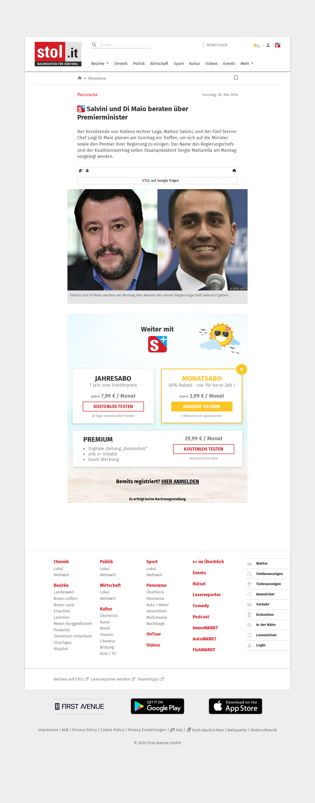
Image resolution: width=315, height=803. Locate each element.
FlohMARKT (204, 649)
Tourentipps (148, 679)
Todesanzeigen (268, 584)
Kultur (194, 63)
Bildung (107, 647)
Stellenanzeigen (269, 574)
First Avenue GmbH (164, 743)
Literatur (107, 641)
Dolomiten (265, 614)
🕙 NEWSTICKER (214, 45)
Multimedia (156, 617)
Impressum (48, 729)
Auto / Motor (157, 605)
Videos (211, 63)
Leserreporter (207, 594)
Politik (139, 63)
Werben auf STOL (69, 679)
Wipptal (61, 648)
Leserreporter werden (110, 679)
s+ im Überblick (208, 561)
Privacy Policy (84, 729)
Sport (179, 63)
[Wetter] (256, 45)
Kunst (105, 622)
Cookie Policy (112, 729)
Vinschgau (63, 642)
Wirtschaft (159, 63)
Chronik (120, 63)
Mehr (244, 63)
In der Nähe (266, 624)
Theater (107, 634)
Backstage (155, 623)
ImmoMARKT (205, 628)
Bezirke (98, 63)
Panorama (97, 78)
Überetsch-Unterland (73, 636)
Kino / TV (108, 653)
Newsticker (265, 594)
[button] (236, 77)
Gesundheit (156, 611)
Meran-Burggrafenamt (73, 623)
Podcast (201, 617)
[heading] (157, 113)
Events (229, 63)
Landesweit (64, 592)
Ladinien (61, 617)
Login (261, 645)
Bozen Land (64, 605)
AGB (65, 729)
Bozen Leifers (66, 598)
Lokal (58, 568)
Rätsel (199, 584)
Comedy (201, 605)
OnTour (153, 634)
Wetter (262, 563)
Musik (105, 628)
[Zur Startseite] (79, 78)
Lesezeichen (266, 635)
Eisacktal (62, 611)
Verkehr (262, 604)
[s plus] (277, 45)
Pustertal (62, 630)
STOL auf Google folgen (160, 181)
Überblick (109, 615)
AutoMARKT (204, 639)
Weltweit (61, 575)
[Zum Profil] (268, 45)
